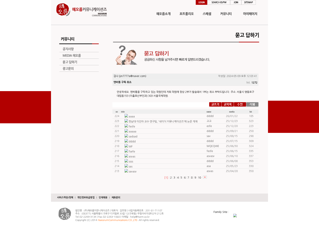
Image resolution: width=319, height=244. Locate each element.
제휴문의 (116, 197)
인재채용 (103, 197)
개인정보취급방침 (86, 197)
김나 (115, 76)
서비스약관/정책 (65, 197)
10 (199, 177)
